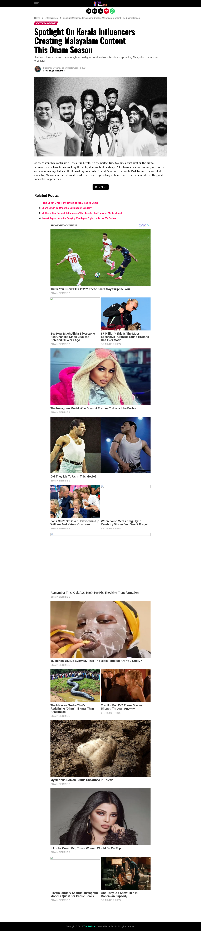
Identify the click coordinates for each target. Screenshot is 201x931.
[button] (36, 3)
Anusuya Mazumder (55, 71)
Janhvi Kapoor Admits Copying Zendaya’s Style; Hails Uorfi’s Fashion (79, 218)
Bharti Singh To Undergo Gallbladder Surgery (67, 208)
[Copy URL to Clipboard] (88, 11)
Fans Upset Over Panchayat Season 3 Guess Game (70, 202)
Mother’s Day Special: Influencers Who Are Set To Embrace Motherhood (82, 213)
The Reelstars (90, 926)
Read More (100, 187)
